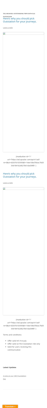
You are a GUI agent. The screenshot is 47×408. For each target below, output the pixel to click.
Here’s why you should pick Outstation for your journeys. (20, 20)
